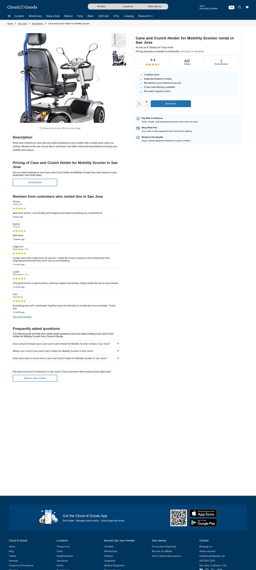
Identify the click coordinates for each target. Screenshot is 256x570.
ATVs (116, 16)
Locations (128, 6)
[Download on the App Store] (203, 513)
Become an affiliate (162, 551)
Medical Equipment (114, 565)
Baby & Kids (53, 16)
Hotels (60, 565)
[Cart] (247, 7)
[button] (22, 79)
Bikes (90, 16)
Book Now (170, 103)
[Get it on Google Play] (203, 523)
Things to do (63, 546)
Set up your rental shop (164, 546)
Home (10, 23)
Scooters (19, 16)
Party (80, 16)
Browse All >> (145, 16)
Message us (205, 546)
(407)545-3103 (207, 560)
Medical (68, 16)
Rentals (101, 6)
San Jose (22, 23)
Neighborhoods (65, 556)
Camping (129, 16)
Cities (60, 551)
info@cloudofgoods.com (212, 556)
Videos (12, 556)
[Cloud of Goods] (22, 7)
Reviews (13, 560)
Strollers (108, 556)
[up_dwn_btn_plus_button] (146, 102)
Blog (11, 551)
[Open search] (239, 7)
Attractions (62, 560)
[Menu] (9, 16)
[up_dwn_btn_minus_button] (146, 105)
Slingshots (109, 560)
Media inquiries (207, 551)
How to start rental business (166, 556)
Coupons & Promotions (21, 565)
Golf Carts (103, 16)
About (12, 546)
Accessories (37, 23)
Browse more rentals (35, 378)
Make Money (154, 6)
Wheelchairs (35, 16)
